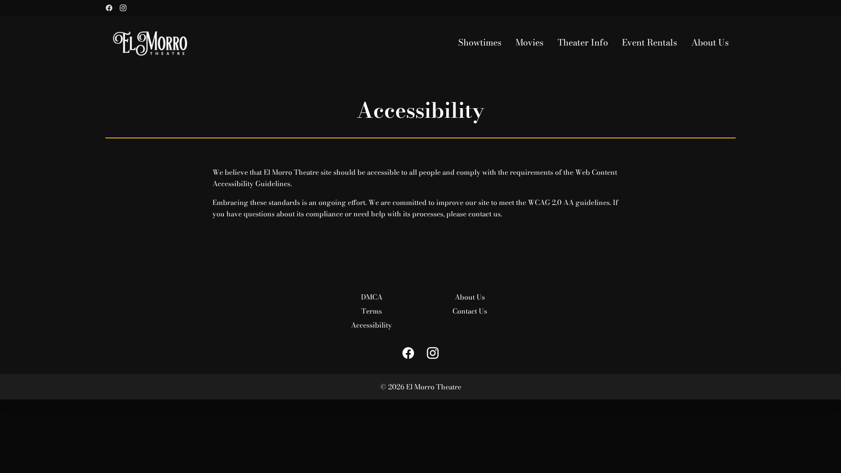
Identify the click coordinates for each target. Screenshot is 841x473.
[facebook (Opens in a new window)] (109, 8)
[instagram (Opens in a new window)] (123, 8)
